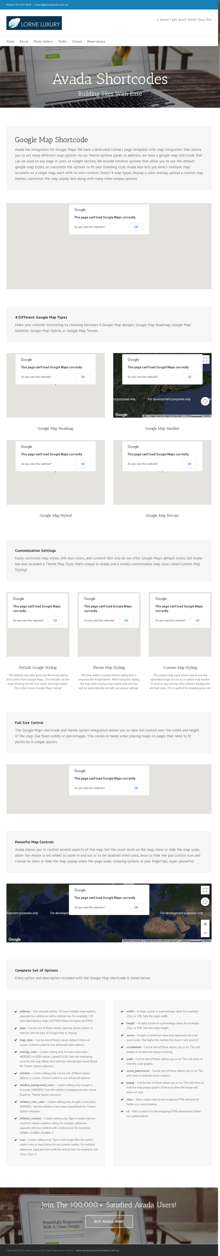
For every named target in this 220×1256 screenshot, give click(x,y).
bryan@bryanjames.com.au (51, 4)
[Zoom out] (205, 933)
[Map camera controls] (205, 401)
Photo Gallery (43, 41)
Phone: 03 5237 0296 (18, 4)
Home (10, 41)
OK (136, 227)
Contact (77, 41)
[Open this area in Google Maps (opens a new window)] (121, 415)
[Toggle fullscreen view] (205, 359)
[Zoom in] (205, 924)
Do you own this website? (90, 227)
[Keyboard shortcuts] (145, 416)
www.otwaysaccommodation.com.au (97, 1250)
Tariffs (62, 41)
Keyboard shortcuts (132, 941)
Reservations (96, 41)
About (24, 41)
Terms (207, 416)
